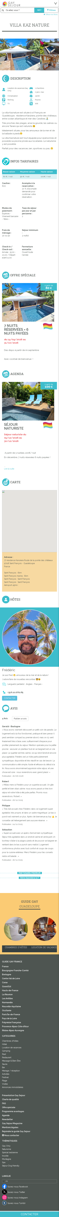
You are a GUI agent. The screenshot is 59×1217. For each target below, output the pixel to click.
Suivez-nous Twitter (16, 1192)
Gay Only (6, 1146)
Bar (3, 1067)
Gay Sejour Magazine (12, 1123)
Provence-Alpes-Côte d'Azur (15, 1026)
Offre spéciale (8, 1107)
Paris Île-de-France (11, 1014)
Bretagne (6, 974)
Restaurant (6, 1057)
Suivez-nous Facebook (18, 1187)
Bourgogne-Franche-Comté (15, 970)
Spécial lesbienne (10, 1152)
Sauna (4, 1064)
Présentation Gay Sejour (13, 1095)
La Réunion (7, 994)
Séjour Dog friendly (10, 1166)
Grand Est (6, 986)
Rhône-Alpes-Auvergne (13, 1030)
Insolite (5, 1156)
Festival (5, 1077)
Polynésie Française (11, 1022)
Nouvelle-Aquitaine (11, 1006)
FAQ (4, 1103)
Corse (5, 982)
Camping (6, 1051)
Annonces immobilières (12, 1087)
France (5, 966)
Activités (5, 1074)
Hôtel (4, 1044)
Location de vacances (11, 1047)
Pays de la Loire (9, 1018)
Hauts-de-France (10, 990)
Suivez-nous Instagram (18, 1198)
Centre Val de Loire (11, 978)
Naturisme (6, 1149)
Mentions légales (10, 1127)
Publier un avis (20, 718)
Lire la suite (9, 469)
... (27, 461)
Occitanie (6, 1010)
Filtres (52, 10)
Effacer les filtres (52, 14)
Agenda (5, 1115)
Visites (5, 1084)
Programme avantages (13, 1111)
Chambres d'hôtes (10, 1041)
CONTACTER (9, 698)
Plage (4, 1081)
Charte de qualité (10, 1099)
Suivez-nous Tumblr (17, 1203)
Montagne (6, 1159)
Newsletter (7, 1119)
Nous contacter (11, 1135)
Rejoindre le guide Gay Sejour (16, 1131)
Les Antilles (7, 998)
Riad (4, 1054)
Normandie (7, 1002)
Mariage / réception (11, 1071)
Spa (3, 1162)
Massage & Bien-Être (11, 1061)
